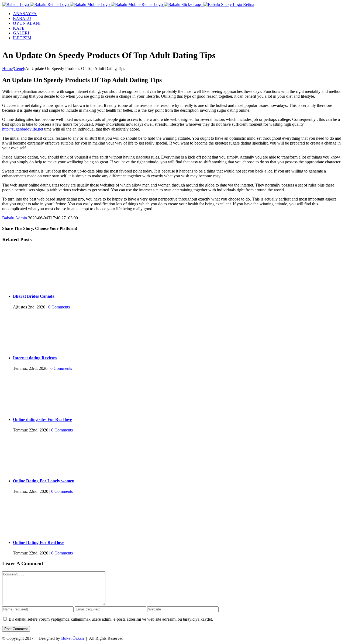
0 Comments (59, 307)
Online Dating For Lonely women (43, 481)
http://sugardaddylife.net (22, 129)
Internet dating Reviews (35, 358)
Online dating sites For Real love (42, 419)
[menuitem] (178, 13)
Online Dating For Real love (38, 542)
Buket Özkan (72, 638)
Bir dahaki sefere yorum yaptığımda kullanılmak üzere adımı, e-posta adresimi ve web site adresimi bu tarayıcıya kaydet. (111, 619)
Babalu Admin (14, 218)
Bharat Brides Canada (33, 296)
